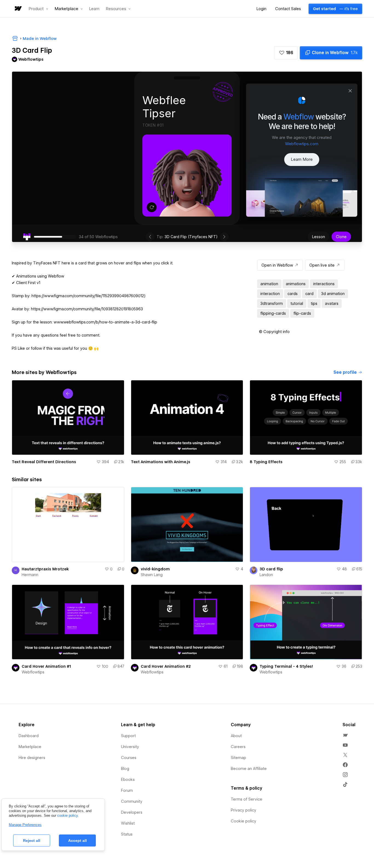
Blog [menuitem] (125, 768)
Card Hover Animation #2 (166, 666)
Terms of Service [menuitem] (246, 799)
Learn (94, 9)
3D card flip (271, 569)
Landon (266, 575)
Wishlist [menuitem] (128, 823)
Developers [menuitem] (131, 812)
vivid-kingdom (155, 569)
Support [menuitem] (128, 736)
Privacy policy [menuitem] (243, 810)
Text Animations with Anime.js (160, 462)
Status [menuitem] (127, 834)
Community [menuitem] (131, 801)
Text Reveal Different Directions (44, 462)
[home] (17, 9)
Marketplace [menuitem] (30, 747)
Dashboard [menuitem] (29, 736)
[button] (38, 8)
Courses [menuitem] (128, 757)
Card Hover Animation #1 (46, 666)
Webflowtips (33, 672)
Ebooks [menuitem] (128, 779)
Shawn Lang (152, 575)
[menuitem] (345, 735)
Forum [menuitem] (127, 790)
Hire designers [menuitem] (32, 757)
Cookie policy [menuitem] (243, 821)
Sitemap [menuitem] (238, 757)
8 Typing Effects (266, 462)
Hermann (30, 575)
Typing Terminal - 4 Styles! (286, 666)
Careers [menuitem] (238, 747)
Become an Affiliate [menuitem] (249, 768)
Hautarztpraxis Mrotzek (45, 569)
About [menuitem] (236, 736)
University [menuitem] (130, 747)
